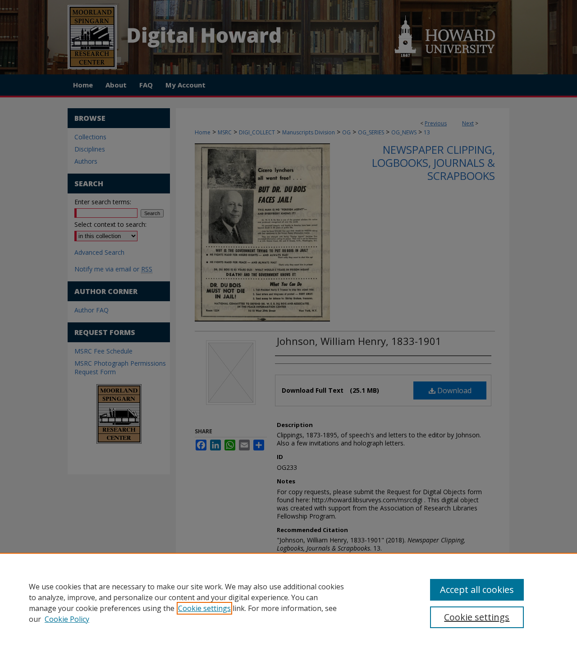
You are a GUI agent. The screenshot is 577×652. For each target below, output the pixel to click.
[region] (288, 602)
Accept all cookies (477, 589)
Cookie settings (204, 608)
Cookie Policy (67, 619)
